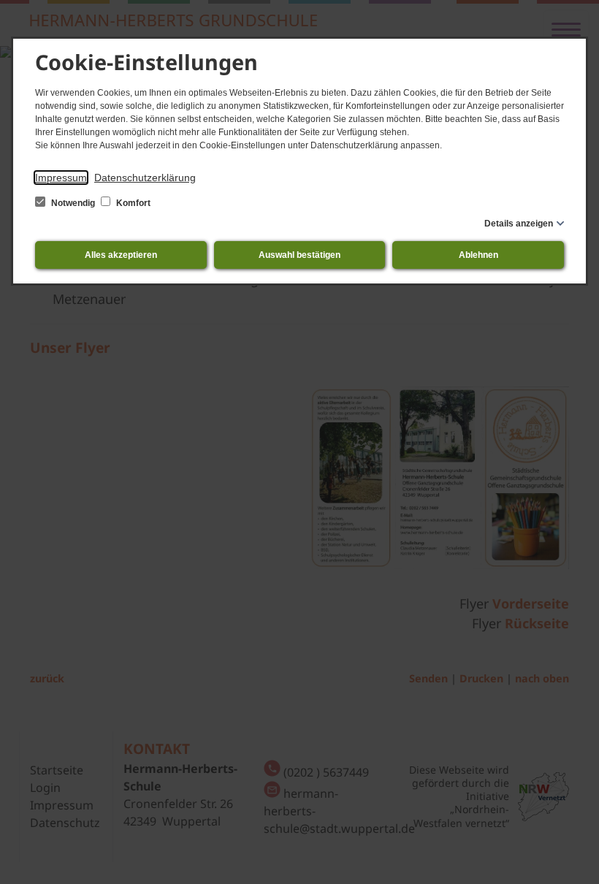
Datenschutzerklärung (145, 177)
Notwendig (73, 203)
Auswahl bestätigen (299, 255)
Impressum (61, 177)
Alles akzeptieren (121, 255)
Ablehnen (478, 255)
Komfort (132, 203)
